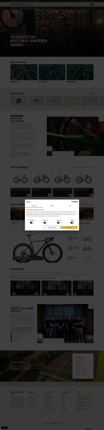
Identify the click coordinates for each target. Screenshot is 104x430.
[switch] (45, 223)
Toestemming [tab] (34, 205)
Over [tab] (70, 205)
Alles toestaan (69, 227)
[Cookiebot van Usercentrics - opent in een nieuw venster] (72, 202)
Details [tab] (52, 205)
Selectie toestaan (51, 227)
